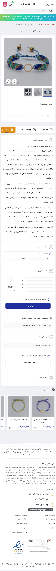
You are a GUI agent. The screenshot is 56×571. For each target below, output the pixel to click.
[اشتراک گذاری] (14, 81)
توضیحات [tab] (45, 129)
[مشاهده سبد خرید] (10, 4)
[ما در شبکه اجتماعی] (5, 4)
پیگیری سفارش (50, 519)
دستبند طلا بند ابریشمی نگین (18, 419)
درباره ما (24, 528)
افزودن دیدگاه (29, 306)
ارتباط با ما (52, 523)
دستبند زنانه (45, 24)
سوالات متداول (22, 519)
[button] (35, 428)
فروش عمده (51, 528)
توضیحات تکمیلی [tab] (25, 129)
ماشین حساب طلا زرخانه (20, 532)
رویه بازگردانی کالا (22, 523)
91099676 (41, 499)
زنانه (53, 24)
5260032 (41, 505)
